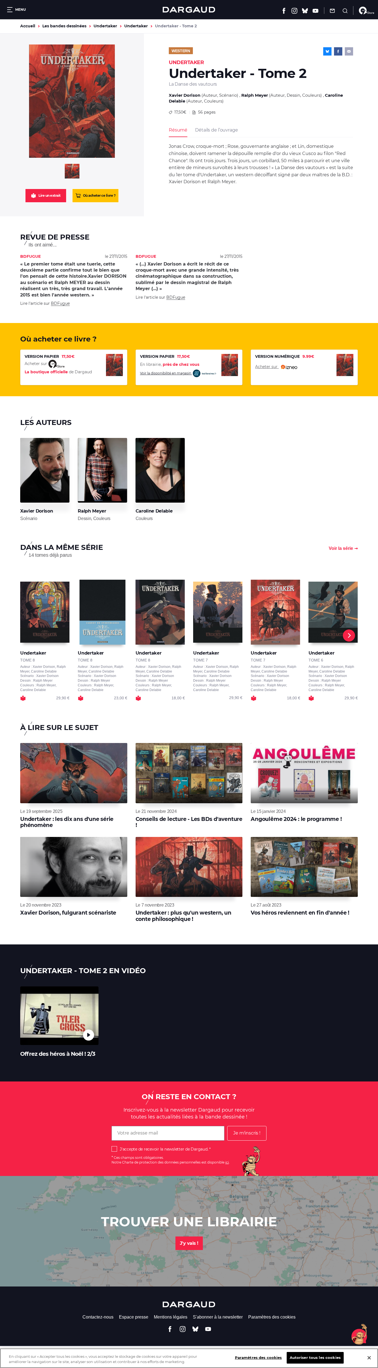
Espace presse (133, 1317)
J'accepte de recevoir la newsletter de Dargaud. (164, 1149)
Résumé (178, 130)
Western (181, 51)
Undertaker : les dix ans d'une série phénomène (66, 822)
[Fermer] (369, 1358)
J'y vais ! (189, 1243)
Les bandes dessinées (64, 25)
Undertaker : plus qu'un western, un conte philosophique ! (183, 916)
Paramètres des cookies (272, 1317)
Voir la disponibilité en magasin (166, 373)
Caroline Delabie (154, 511)
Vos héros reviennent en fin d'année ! (300, 913)
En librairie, (169, 364)
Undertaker (105, 25)
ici (227, 1162)
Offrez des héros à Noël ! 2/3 (57, 1054)
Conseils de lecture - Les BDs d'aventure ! (189, 822)
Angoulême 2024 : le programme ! (296, 819)
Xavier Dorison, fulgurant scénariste (68, 913)
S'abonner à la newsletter (218, 1317)
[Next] (349, 635)
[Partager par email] (349, 51)
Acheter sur (267, 366)
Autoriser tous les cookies (315, 1357)
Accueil (27, 25)
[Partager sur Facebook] (338, 51)
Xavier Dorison (184, 95)
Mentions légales (170, 1317)
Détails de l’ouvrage (216, 130)
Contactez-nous (97, 1317)
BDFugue (60, 303)
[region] (189, 1358)
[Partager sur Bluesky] (327, 51)
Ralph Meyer (254, 95)
